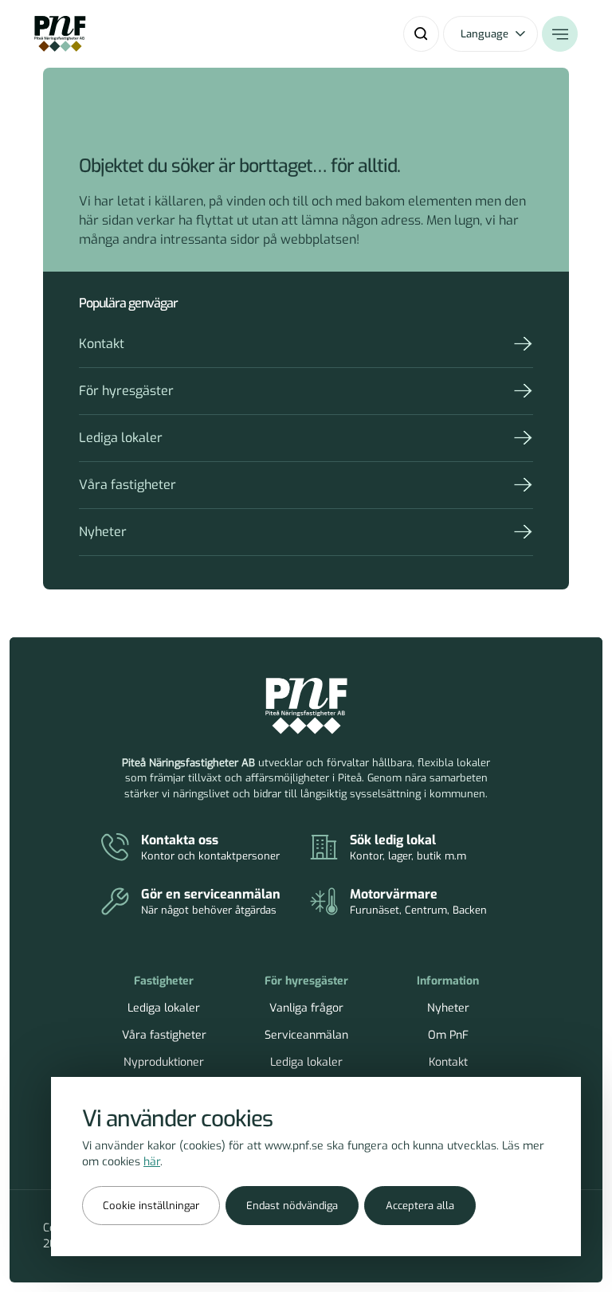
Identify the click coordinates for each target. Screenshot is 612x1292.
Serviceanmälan (306, 1035)
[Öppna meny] (560, 34)
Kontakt (101, 343)
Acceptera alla (420, 1205)
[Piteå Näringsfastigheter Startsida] (306, 706)
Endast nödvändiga (292, 1205)
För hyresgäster (126, 390)
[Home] (60, 34)
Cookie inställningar (151, 1205)
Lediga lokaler (121, 437)
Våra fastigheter (127, 484)
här (151, 1161)
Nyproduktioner (164, 1062)
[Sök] (421, 34)
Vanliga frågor (306, 1008)
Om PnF (448, 1035)
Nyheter (103, 531)
